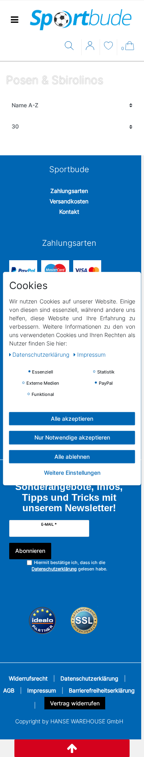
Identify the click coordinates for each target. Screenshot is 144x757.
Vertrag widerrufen (75, 703)
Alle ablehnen (72, 456)
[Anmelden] (91, 48)
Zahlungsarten (69, 190)
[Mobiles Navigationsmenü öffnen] (14, 20)
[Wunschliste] (108, 46)
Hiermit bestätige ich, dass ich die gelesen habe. (69, 566)
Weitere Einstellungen (72, 472)
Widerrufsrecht (28, 678)
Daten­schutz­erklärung (41, 354)
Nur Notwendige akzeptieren (72, 437)
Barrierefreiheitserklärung (102, 690)
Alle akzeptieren (72, 418)
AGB (8, 690)
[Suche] (71, 46)
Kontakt (69, 211)
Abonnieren (30, 550)
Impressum (41, 690)
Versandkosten (69, 201)
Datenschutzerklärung (89, 678)
